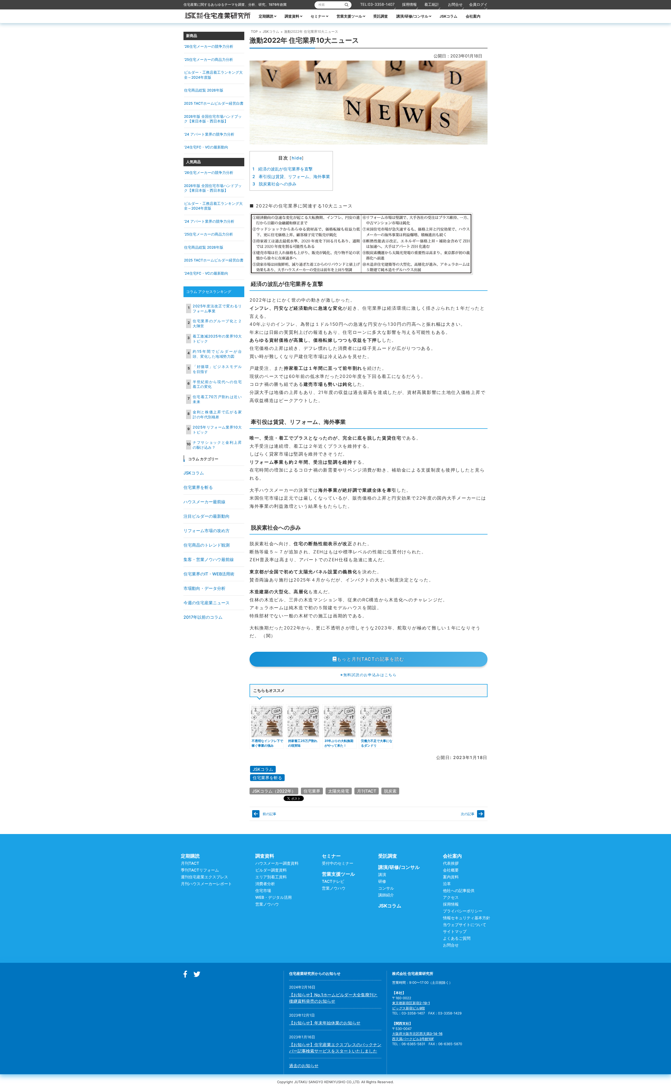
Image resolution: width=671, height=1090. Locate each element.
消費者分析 (265, 883)
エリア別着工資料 (271, 876)
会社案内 (473, 16)
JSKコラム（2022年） (274, 791)
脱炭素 (390, 791)
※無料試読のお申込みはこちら (368, 674)
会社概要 (451, 870)
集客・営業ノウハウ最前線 (208, 559)
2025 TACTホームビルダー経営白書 (213, 103)
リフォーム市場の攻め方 (206, 530)
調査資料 (292, 16)
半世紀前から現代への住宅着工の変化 (217, 384)
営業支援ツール (349, 16)
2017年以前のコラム (203, 617)
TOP (254, 31)
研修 (382, 881)
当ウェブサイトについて (464, 924)
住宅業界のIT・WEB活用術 (208, 573)
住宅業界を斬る (267, 777)
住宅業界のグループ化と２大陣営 (217, 323)
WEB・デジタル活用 (273, 897)
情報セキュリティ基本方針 (466, 917)
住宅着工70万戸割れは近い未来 (217, 399)
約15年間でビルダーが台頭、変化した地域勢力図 (217, 354)
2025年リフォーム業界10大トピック (217, 429)
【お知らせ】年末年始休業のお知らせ (324, 1022)
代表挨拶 (451, 863)
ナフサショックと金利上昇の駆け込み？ (217, 445)
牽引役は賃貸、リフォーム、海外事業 (291, 176)
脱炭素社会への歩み (274, 183)
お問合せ (455, 4)
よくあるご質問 (456, 938)
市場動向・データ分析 (204, 588)
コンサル (386, 888)
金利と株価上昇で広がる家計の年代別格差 (217, 414)
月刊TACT (366, 791)
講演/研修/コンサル (412, 16)
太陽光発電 (338, 791)
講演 (382, 874)
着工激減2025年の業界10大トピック (217, 338)
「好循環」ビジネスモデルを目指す (217, 369)
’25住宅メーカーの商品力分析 (208, 59)
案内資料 (451, 876)
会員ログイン (478, 6)
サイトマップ (455, 931)
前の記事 (269, 814)
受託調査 (380, 16)
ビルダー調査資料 (271, 870)
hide (297, 158)
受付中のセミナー (337, 863)
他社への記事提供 (458, 890)
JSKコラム (448, 16)
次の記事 (467, 814)
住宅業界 (312, 791)
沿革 (447, 883)
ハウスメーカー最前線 (204, 501)
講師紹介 (386, 895)
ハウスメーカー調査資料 (277, 863)
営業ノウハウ (267, 904)
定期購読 (266, 16)
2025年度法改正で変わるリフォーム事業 (217, 308)
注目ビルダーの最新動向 (206, 516)
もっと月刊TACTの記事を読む (371, 659)
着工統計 (431, 4)
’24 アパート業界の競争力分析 (209, 134)
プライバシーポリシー (462, 911)
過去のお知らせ (303, 1065)
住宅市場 (263, 890)
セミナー (318, 16)
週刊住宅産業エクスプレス (204, 876)
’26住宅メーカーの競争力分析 (208, 46)
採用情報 (409, 4)
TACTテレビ (333, 881)
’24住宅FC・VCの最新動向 (206, 147)
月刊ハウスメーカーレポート (206, 883)
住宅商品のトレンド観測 (206, 545)
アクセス (451, 897)
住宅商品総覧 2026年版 (203, 90)
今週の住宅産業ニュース (206, 602)
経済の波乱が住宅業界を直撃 (282, 169)
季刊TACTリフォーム (200, 870)
